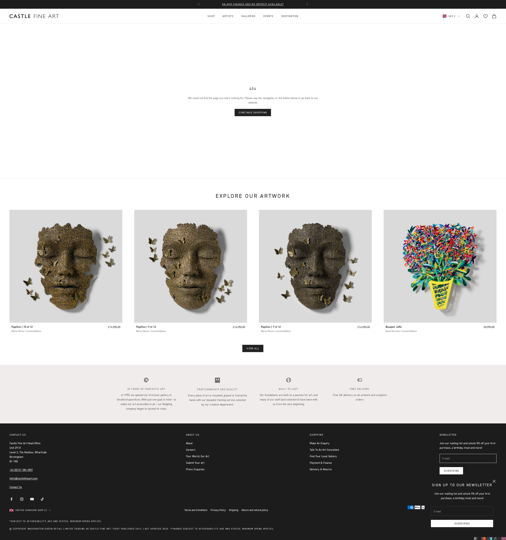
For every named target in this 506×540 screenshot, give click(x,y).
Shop (211, 16)
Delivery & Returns (321, 469)
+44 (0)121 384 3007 (21, 469)
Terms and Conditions (195, 510)
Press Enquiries (195, 469)
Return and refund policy (255, 510)
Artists (228, 16)
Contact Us (15, 487)
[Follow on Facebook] (11, 499)
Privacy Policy (218, 510)
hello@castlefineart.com (23, 478)
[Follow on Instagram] (22, 499)
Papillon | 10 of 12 (22, 327)
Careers (190, 449)
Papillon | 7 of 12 (271, 327)
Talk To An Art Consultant (324, 449)
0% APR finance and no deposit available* (253, 4)
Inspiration (289, 16)
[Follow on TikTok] (42, 499)
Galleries (249, 16)
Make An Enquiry (319, 443)
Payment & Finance (321, 462)
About (189, 443)
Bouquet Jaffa (394, 327)
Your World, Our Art (197, 456)
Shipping (233, 510)
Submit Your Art (195, 462)
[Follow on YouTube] (32, 499)
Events (268, 16)
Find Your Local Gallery (323, 456)
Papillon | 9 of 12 (146, 327)
